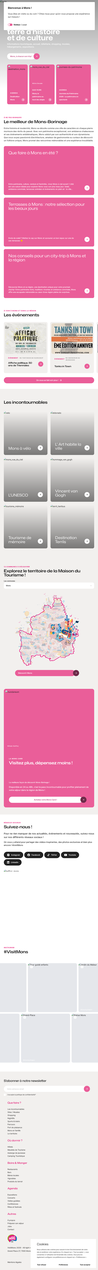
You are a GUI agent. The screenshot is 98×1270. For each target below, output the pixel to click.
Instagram (15, 855)
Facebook (36, 855)
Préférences (63, 1265)
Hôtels (10, 1147)
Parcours (11, 1124)
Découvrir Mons (25, 673)
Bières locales (13, 1175)
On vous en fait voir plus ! (47, 380)
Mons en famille (14, 1130)
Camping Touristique (16, 1156)
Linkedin (14, 862)
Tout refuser (41, 1265)
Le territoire (12, 1133)
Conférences (13, 1204)
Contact (11, 1229)
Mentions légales (14, 1262)
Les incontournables (16, 1109)
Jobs (10, 1226)
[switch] (10, 25)
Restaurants (12, 1169)
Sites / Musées (14, 1112)
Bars (9, 1172)
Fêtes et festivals (15, 1207)
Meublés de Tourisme (16, 1150)
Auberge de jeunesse (16, 1153)
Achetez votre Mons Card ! (45, 800)
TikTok (54, 855)
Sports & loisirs (14, 1121)
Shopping (12, 1115)
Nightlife (11, 1118)
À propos (11, 1220)
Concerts (11, 1198)
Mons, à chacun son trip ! (21, 56)
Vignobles (12, 1178)
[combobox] (49, 586)
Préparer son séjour (16, 1223)
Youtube (72, 855)
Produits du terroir (15, 1181)
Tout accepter (85, 1265)
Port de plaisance (15, 1127)
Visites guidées (14, 1201)
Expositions (12, 1195)
